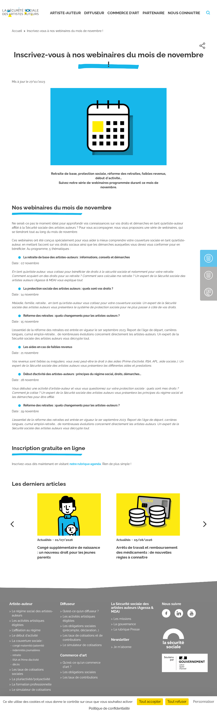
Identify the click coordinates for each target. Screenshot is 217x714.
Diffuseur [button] (94, 13)
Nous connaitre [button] (184, 13)
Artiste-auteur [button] (65, 13)
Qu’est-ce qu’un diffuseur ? (81, 611)
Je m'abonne (122, 647)
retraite (17, 655)
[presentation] (204, 524)
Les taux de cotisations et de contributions (83, 637)
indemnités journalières (26, 650)
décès (16, 664)
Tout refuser (176, 702)
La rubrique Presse (127, 629)
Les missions (122, 618)
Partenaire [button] (153, 13)
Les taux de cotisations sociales (28, 671)
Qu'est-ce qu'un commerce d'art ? (81, 665)
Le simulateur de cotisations (31, 689)
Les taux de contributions (80, 677)
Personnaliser (203, 702)
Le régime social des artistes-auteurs (32, 613)
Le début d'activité (25, 635)
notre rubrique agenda (85, 464)
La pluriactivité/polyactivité (31, 679)
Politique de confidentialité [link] (109, 708)
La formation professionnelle (31, 684)
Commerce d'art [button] (123, 13)
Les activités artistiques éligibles (28, 623)
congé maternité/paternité (28, 645)
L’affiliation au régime (26, 630)
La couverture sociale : (27, 640)
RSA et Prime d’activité (26, 659)
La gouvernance (125, 624)
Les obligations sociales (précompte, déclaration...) (81, 628)
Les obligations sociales (79, 672)
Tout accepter (150, 702)
